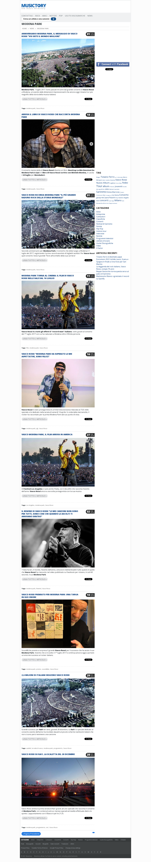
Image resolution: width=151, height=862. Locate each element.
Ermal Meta (119, 183)
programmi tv (58, 748)
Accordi (38, 844)
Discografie (29, 844)
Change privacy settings (72, 848)
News (90, 16)
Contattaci (27, 16)
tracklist (108, 180)
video (107, 189)
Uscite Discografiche (75, 16)
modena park (30, 108)
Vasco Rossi (40, 108)
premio (38, 669)
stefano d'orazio (103, 241)
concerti (104, 200)
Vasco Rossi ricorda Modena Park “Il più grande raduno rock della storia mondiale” (49, 196)
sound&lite (45, 669)
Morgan (98, 177)
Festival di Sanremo (104, 224)
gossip (98, 198)
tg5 (37, 428)
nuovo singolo (124, 198)
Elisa (117, 198)
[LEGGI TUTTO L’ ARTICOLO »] (58, 96)
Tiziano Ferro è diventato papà (109, 257)
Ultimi (72, 844)
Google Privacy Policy (56, 848)
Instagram (108, 195)
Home (24, 28)
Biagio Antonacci (113, 203)
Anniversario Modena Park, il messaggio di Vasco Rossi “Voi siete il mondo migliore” (49, 35)
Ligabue (112, 183)
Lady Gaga (111, 201)
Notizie (53, 16)
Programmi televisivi (104, 238)
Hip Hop (99, 229)
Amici (44, 16)
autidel (28, 748)
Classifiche (100, 219)
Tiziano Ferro (108, 176)
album (106, 186)
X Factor (112, 186)
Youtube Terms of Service (40, 848)
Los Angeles (30, 505)
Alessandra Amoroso (102, 203)
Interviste (100, 233)
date (123, 201)
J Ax (112, 195)
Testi (22, 844)
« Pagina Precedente (31, 834)
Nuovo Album (102, 182)
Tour (99, 186)
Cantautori (100, 216)
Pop (61, 16)
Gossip (99, 226)
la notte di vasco (37, 748)
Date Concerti (55, 844)
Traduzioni (64, 844)
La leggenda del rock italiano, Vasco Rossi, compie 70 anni (111, 267)
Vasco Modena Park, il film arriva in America (47, 434)
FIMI (102, 198)
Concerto (124, 194)
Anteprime (100, 214)
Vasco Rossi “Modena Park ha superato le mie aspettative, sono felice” (47, 355)
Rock (37, 16)
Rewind (38, 589)
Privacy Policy (25, 848)
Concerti (99, 221)
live (104, 195)
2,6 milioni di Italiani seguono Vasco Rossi (46, 675)
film (27, 348)
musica (112, 180)
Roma (117, 195)
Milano (117, 200)
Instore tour (101, 231)
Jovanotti (118, 186)
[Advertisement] (89, 7)
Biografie (45, 844)
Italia (97, 201)
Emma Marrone (113, 192)
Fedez (125, 182)
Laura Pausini (109, 197)
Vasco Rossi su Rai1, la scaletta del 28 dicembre (48, 754)
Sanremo (101, 191)
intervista (120, 177)
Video (98, 245)
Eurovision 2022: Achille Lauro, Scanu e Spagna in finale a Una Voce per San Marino (112, 261)
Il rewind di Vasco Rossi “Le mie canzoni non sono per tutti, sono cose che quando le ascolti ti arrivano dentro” (50, 514)
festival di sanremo (114, 189)
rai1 (47, 827)
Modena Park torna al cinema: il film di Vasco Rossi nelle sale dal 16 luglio (48, 277)
